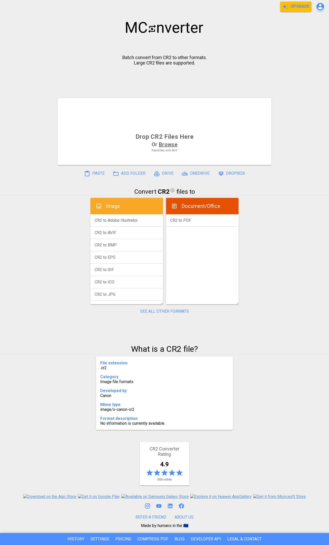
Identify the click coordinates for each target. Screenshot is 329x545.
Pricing (123, 539)
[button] (320, 6)
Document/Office (200, 206)
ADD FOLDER (132, 173)
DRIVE (167, 173)
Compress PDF (153, 539)
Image (113, 206)
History (76, 539)
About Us (184, 517)
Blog (180, 539)
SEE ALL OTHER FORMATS (164, 311)
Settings (99, 539)
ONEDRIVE (199, 173)
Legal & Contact (244, 539)
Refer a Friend (150, 517)
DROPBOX (235, 173)
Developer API (206, 539)
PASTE (98, 173)
